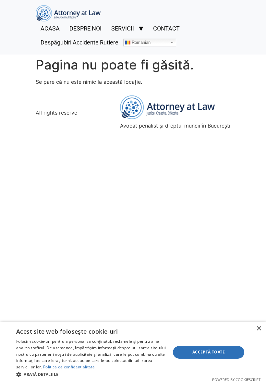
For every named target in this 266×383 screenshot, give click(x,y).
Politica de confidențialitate (69, 367)
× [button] (258, 328)
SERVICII (122, 28)
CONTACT (166, 28)
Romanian (140, 42)
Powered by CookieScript (236, 379)
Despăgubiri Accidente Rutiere (79, 42)
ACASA (50, 28)
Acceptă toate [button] (208, 352)
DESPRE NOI (85, 28)
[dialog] (133, 352)
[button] (91, 374)
